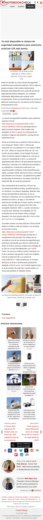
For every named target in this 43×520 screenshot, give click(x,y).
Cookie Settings (21, 510)
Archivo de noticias (13, 499)
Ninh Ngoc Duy (31, 478)
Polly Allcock (22, 464)
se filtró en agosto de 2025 (19, 132)
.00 (13, 259)
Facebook (37, 490)
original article (31, 461)
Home (12, 6)
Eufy (3, 318)
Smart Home (7, 114)
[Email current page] (27, 455)
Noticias (30, 6)
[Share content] (5, 450)
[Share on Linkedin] (21, 455)
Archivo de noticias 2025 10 (29, 499)
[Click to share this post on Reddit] (32, 450)
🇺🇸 (11, 111)
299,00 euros (15, 265)
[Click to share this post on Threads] (15, 451)
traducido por (17, 108)
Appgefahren (10, 318)
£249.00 (5, 259)
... (40, 6)
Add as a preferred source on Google (23, 444)
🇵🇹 (14, 111)
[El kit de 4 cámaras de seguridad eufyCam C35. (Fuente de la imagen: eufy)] (21, 304)
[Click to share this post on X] (26, 450)
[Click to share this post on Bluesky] (21, 451)
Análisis (21, 6)
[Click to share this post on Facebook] (10, 451)
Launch (15, 114)
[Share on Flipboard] (16, 455)
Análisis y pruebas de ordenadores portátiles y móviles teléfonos (21, 497)
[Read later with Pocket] (37, 450)
